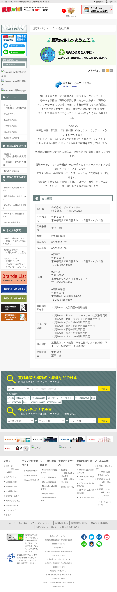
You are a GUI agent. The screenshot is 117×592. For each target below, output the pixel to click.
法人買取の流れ (12, 491)
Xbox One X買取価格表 (48, 498)
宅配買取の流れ (12, 486)
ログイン (112, 1)
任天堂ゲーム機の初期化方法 (85, 484)
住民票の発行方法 (67, 487)
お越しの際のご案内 (14, 252)
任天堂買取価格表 (30, 470)
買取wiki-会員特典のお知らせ (85, 471)
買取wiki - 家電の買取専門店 (69, 329)
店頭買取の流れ (12, 481)
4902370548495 (38, 402)
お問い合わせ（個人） (46, 526)
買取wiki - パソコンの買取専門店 (72, 336)
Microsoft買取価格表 (31, 480)
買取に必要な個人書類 (14, 157)
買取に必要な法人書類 (14, 163)
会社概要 (23, 523)
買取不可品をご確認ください (14, 242)
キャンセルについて (14, 266)
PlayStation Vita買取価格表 (49, 487)
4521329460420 (14, 402)
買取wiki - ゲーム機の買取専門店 (72, 322)
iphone (26, 402)
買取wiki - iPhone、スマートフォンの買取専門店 (80, 315)
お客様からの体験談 (14, 107)
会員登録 (99, 1)
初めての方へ (11, 477)
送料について (11, 261)
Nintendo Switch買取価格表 (49, 471)
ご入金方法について (14, 263)
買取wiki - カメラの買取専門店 (70, 333)
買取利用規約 (61, 523)
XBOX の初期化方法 (86, 497)
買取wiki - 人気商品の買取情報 (70, 307)
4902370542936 (54, 402)
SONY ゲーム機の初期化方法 (85, 491)
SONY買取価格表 (30, 475)
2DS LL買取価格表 (49, 482)
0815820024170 (82, 397)
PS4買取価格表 (48, 493)
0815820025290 (38, 397)
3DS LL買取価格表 (49, 477)
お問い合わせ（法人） (71, 526)
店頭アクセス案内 (12, 496)
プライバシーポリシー (41, 523)
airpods (10, 397)
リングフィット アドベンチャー (60, 397)
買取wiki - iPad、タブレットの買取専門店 (77, 318)
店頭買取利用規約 (79, 523)
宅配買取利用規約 (99, 523)
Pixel (93, 397)
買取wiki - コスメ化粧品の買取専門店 (74, 325)
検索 (103, 388)
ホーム (12, 523)
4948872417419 (23, 397)
